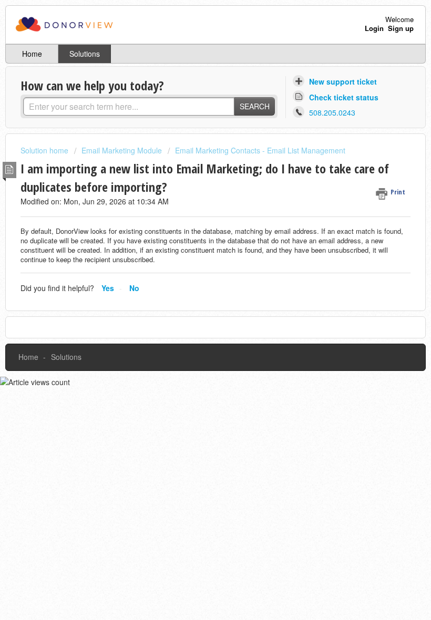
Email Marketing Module (121, 150)
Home (32, 53)
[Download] (196, 304)
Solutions (84, 53)
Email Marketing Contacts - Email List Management (260, 150)
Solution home (45, 150)
